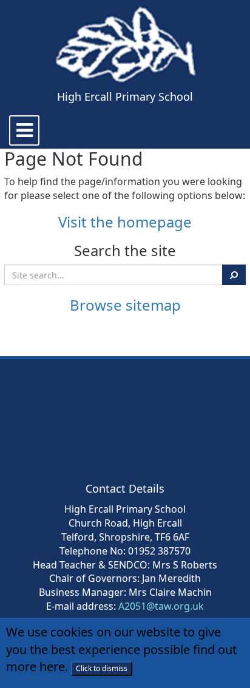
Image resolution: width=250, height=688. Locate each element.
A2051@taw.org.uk (161, 606)
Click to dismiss (101, 668)
